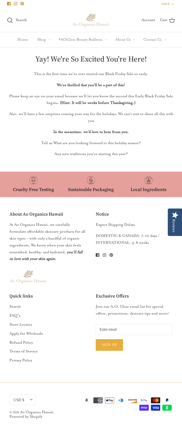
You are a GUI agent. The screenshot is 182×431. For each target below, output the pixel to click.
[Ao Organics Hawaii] (91, 20)
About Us (123, 39)
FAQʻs (14, 315)
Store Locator (20, 324)
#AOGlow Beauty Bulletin (80, 39)
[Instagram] (15, 3)
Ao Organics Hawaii (36, 412)
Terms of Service (23, 351)
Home (22, 39)
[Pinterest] (22, 3)
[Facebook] (9, 3)
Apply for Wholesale (26, 333)
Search (15, 306)
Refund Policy (21, 342)
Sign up (109, 345)
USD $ (165, 4)
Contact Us (152, 39)
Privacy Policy (20, 360)
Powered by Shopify (25, 416)
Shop (41, 39)
